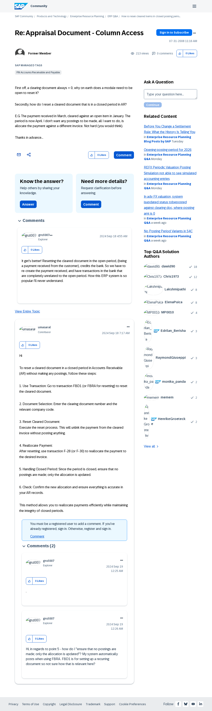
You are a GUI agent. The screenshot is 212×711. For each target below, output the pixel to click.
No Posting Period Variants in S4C (168, 231)
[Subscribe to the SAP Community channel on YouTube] (193, 704)
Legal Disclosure (71, 704)
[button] (180, 53)
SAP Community (24, 16)
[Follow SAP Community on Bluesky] (185, 704)
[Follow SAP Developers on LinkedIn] (200, 704)
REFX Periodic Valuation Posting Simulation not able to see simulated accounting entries (170, 173)
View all (149, 446)
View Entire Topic (27, 311)
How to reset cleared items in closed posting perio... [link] (151, 16)
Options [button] (194, 33)
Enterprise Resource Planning (87, 16)
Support (109, 704)
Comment (124, 155)
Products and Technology (51, 16)
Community (38, 6)
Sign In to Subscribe (174, 32)
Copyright (49, 704)
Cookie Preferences (132, 704)
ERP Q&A (113, 16)
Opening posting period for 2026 (168, 150)
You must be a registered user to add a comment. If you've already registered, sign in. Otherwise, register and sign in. (72, 526)
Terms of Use (30, 704)
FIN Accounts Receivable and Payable (38, 72)
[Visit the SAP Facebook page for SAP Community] (178, 704)
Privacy (13, 704)
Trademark (93, 704)
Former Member (39, 53)
